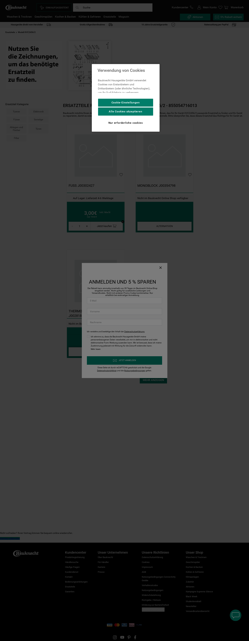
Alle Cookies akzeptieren (125, 111)
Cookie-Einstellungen (125, 102)
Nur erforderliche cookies (125, 122)
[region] (126, 98)
